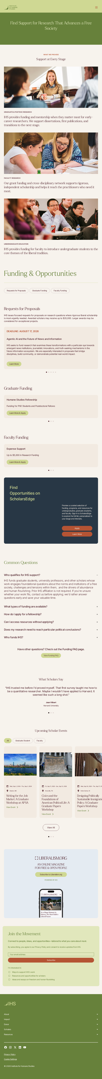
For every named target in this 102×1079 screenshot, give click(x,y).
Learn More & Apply (17, 413)
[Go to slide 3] (53, 836)
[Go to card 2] (48, 372)
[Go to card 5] (55, 372)
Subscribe (51, 960)
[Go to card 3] (51, 372)
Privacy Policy (9, 1054)
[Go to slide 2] (51, 836)
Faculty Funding (60, 290)
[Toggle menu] (96, 7)
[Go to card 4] (53, 372)
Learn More (14, 364)
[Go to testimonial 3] (53, 712)
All (8, 740)
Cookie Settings (10, 1059)
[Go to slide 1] (48, 836)
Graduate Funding (39, 290)
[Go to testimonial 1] (48, 712)
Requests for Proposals (16, 290)
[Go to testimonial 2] (51, 712)
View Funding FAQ (51, 655)
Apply (77, 528)
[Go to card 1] (46, 372)
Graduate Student (22, 740)
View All (51, 827)
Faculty (40, 740)
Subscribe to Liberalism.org (51, 874)
